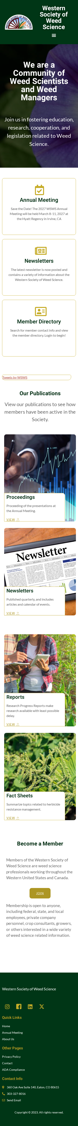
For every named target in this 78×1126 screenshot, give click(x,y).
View (39, 288)
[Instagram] (7, 1006)
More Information (39, 227)
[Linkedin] (30, 1006)
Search (39, 344)
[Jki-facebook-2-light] (19, 1006)
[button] (53, 35)
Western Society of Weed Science (54, 18)
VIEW (10, 519)
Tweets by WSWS (14, 377)
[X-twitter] (41, 1006)
